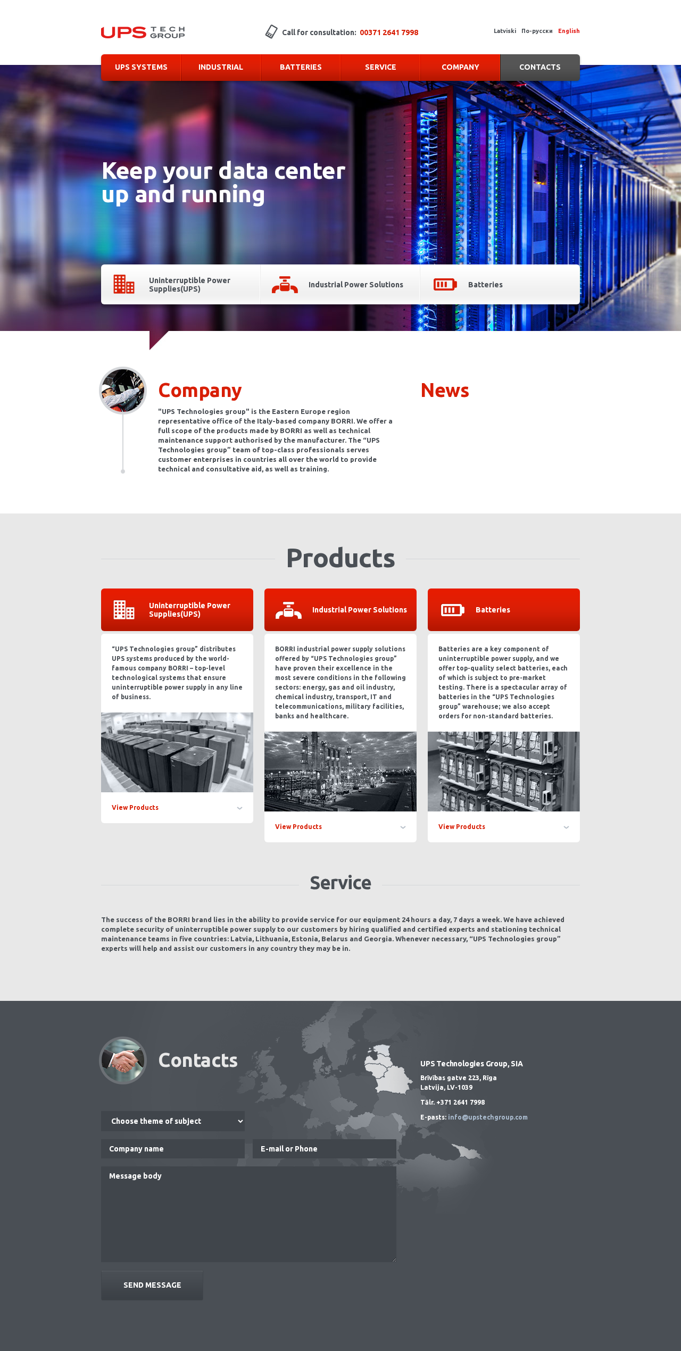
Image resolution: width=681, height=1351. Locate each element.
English (569, 31)
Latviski (505, 31)
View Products (135, 807)
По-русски (537, 31)
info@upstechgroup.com (488, 1117)
